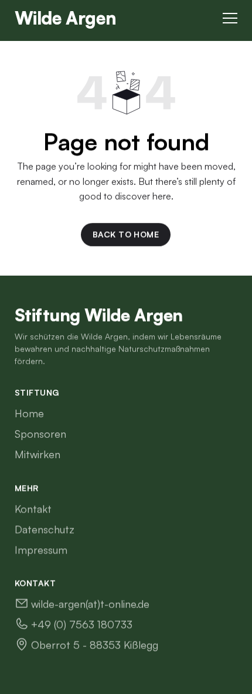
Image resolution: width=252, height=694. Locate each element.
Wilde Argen (65, 18)
